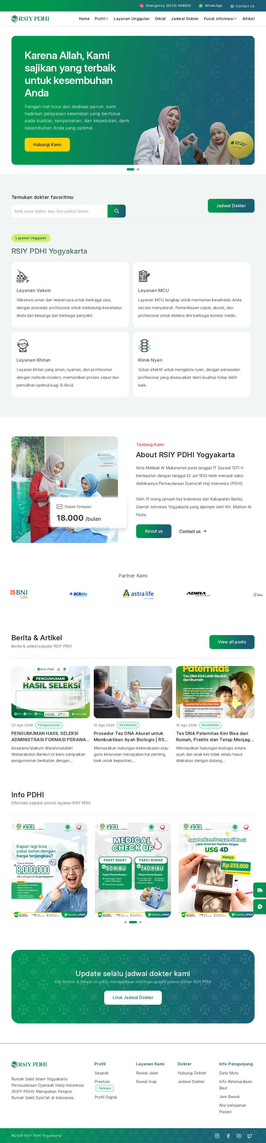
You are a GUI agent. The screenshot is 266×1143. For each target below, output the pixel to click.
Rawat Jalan (147, 1072)
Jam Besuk (229, 1096)
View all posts (232, 641)
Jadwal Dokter (184, 18)
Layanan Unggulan (132, 18)
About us (154, 531)
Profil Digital (106, 1097)
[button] (128, 169)
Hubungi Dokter (192, 1072)
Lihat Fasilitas (47, 119)
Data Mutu (228, 1072)
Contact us (190, 531)
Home (84, 18)
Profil (100, 18)
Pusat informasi (219, 18)
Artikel (249, 18)
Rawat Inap (146, 1081)
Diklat (160, 18)
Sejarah (102, 1072)
